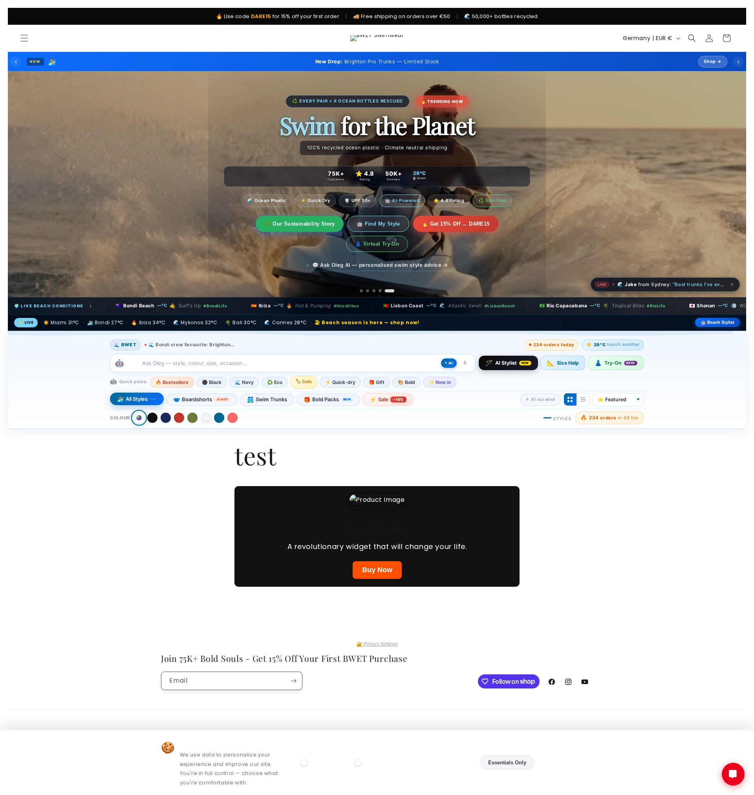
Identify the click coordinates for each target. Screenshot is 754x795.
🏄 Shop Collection (266, 224)
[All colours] (139, 397)
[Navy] (166, 398)
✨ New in (439, 362)
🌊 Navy (244, 362)
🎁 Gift (376, 362)
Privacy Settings (565, 763)
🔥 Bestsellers (172, 362)
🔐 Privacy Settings (377, 643)
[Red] (179, 398)
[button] (24, 38)
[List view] (582, 379)
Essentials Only (507, 763)
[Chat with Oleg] (733, 774)
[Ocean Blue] (219, 398)
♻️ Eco (274, 362)
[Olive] (192, 398)
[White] (206, 398)
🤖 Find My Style (335, 224)
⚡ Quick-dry (340, 362)
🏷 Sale (304, 361)
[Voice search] (465, 342)
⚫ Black (211, 362)
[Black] (152, 398)
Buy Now (377, 550)
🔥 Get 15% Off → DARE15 (412, 224)
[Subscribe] (293, 680)
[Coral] (232, 398)
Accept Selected (449, 763)
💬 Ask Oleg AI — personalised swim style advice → (380, 245)
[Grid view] (570, 379)
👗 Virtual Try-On (490, 224)
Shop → (713, 61)
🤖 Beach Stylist (717, 302)
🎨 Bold (406, 362)
